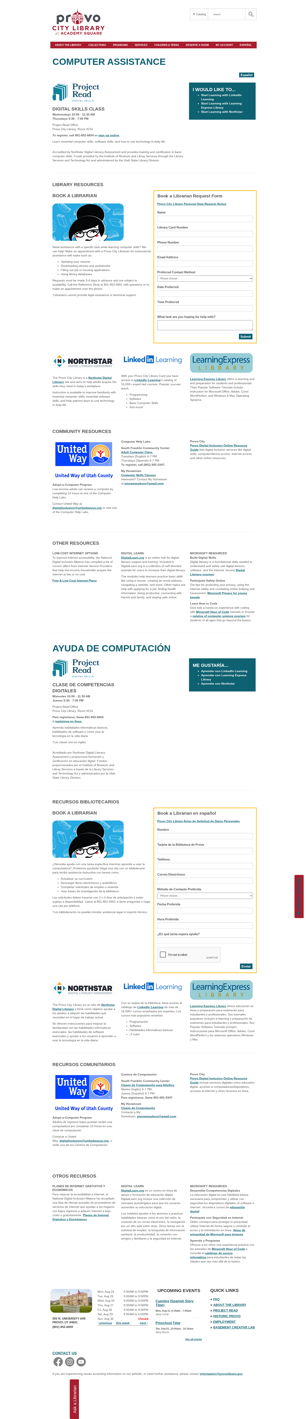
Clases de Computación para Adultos (147, 1085)
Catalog (201, 14)
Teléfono (163, 859)
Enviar (246, 966)
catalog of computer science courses (219, 616)
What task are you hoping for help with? (186, 317)
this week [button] (122, 1323)
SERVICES (141, 45)
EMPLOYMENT (224, 1322)
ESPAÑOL (246, 45)
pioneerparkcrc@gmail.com (144, 483)
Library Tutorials (298, 895)
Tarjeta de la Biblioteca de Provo (180, 844)
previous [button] (105, 1323)
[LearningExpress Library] (221, 362)
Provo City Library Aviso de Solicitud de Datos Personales (198, 821)
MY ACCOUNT (224, 45)
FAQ (216, 1299)
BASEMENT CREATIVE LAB (234, 1327)
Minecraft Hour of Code (212, 612)
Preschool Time (168, 1323)
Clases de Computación (138, 1108)
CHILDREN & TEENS (167, 45)
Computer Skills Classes (138, 475)
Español (246, 75)
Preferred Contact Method (176, 272)
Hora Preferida (168, 919)
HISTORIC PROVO (227, 1316)
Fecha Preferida (168, 904)
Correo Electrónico (171, 874)
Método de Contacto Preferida (179, 889)
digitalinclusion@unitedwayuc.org (77, 507)
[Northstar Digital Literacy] (83, 361)
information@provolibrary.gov (221, 1373)
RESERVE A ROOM (197, 45)
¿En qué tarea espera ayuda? (178, 934)
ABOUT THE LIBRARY (68, 45)
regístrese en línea (68, 721)
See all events (193, 1339)
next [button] (143, 1323)
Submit (245, 336)
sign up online (108, 135)
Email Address (167, 257)
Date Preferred (168, 287)
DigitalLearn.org (132, 557)
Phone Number (168, 242)
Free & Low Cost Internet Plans (74, 580)
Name (161, 212)
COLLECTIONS (97, 45)
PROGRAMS (120, 45)
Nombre (163, 829)
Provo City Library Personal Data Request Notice (191, 204)
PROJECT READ (225, 1310)
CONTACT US (64, 1353)
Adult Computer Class (137, 452)
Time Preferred (168, 302)
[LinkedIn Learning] (152, 359)
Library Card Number (172, 227)
